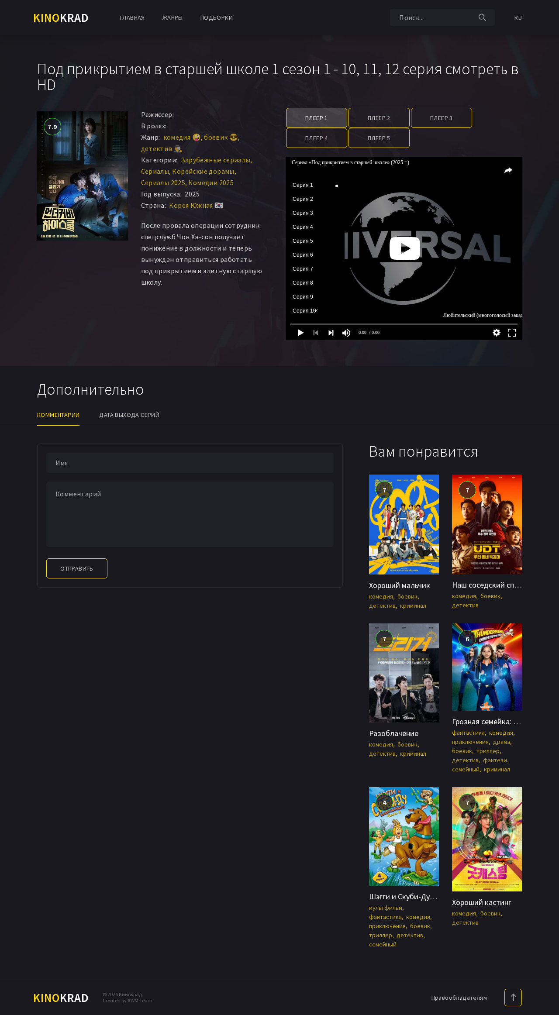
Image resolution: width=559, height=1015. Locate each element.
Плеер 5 (379, 138)
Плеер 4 (316, 138)
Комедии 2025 (211, 182)
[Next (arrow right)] (543, 508)
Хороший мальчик (399, 585)
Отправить (76, 568)
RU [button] (518, 17)
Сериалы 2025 (163, 182)
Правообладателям (459, 997)
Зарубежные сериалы (216, 159)
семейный (466, 769)
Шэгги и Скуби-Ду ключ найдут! (423, 896)
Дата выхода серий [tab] (129, 415)
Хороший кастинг (481, 902)
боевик (407, 596)
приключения (470, 742)
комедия (381, 596)
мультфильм (385, 908)
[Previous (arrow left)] (15, 508)
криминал (413, 605)
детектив (382, 605)
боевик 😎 (221, 137)
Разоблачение (393, 733)
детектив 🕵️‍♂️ (162, 148)
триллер (488, 751)
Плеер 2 (379, 118)
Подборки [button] (216, 17)
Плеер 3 (441, 118)
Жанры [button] (172, 17)
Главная (132, 17)
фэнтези (495, 760)
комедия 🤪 (182, 137)
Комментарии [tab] (58, 415)
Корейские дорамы (203, 171)
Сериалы (155, 171)
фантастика (468, 732)
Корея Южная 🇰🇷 (196, 205)
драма (501, 742)
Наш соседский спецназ (493, 585)
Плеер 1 (316, 118)
